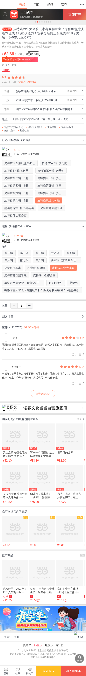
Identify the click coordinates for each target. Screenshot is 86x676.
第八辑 (40, 260)
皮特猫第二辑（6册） (17, 178)
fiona (14, 337)
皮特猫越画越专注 (51, 208)
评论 (50, 4)
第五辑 (71, 253)
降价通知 (35, 54)
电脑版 (49, 645)
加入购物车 (73, 671)
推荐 (64, 4)
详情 (36, 4)
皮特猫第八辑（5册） (17, 200)
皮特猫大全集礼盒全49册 (19, 163)
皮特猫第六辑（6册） (17, 193)
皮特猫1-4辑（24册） (17, 170)
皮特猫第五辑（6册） (50, 185)
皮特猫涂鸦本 (12, 267)
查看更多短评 (43, 393)
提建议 (27, 645)
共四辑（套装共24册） (65, 260)
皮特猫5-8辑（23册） (55, 163)
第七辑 (24, 260)
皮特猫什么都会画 (15, 215)
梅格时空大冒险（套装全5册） (23, 282)
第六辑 (9, 260)
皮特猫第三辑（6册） (50, 178)
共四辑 (55, 253)
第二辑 (24, 253)
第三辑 (40, 253)
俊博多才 (16, 366)
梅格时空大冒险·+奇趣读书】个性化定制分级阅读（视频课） (42, 290)
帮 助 (59, 645)
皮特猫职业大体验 (48, 200)
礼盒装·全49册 (36, 267)
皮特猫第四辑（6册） (17, 185)
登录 (7, 636)
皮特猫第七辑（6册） (50, 193)
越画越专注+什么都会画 (19, 208)
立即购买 (49, 671)
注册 (16, 636)
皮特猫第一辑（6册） (51, 170)
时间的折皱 (56, 282)
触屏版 (38, 645)
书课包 (73, 282)
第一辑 (9, 253)
